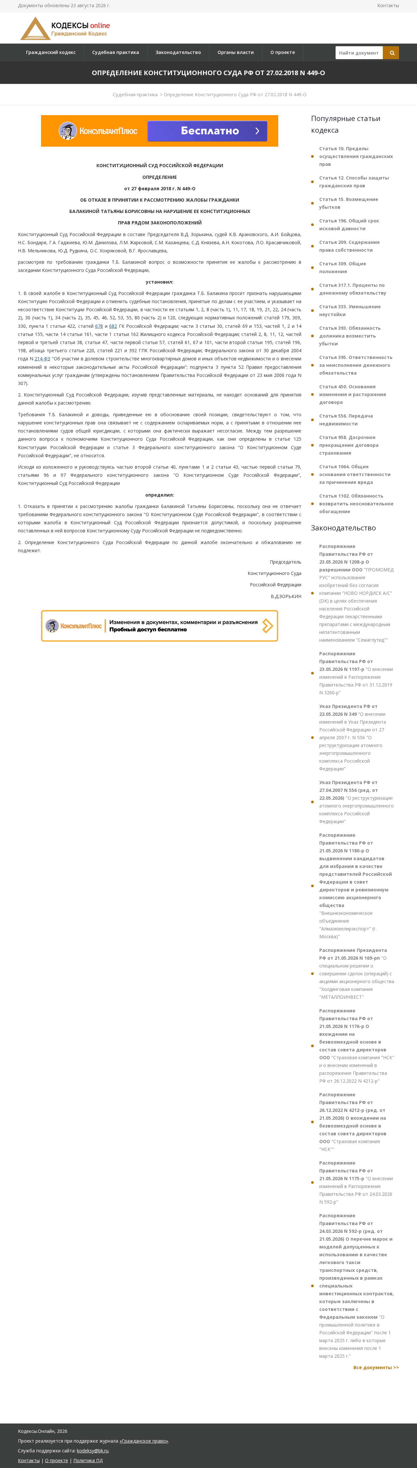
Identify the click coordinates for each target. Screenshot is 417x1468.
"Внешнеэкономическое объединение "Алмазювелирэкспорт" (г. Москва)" (355, 886)
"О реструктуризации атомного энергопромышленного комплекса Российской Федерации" (356, 801)
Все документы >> (376, 1367)
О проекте (282, 52)
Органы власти (236, 52)
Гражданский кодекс (51, 52)
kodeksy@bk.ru (92, 1451)
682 (113, 326)
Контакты (388, 5)
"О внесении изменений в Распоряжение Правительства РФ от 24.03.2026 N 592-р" (356, 1182)
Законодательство (178, 52)
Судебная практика (115, 52)
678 (99, 326)
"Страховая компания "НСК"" (352, 1121)
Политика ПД (88, 1460)
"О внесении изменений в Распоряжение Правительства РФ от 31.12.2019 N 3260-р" (356, 673)
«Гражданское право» (144, 1441)
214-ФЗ (42, 359)
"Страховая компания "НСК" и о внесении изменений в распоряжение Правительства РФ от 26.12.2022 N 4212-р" (356, 1046)
